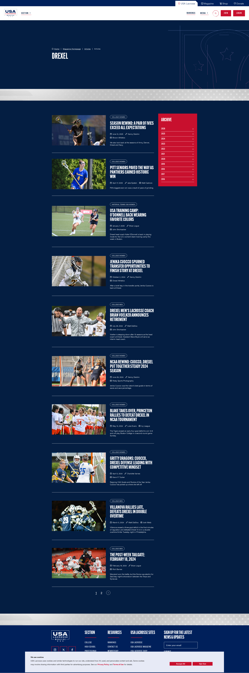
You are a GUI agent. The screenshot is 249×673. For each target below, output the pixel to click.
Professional (91, 651)
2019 (163, 164)
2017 (163, 174)
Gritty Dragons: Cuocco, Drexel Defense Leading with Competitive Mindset (131, 463)
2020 (163, 159)
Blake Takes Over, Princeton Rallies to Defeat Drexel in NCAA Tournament (131, 415)
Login (239, 13)
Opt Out (202, 664)
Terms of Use (118, 664)
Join (226, 13)
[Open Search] (216, 13)
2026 (163, 129)
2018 (163, 169)
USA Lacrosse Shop (139, 651)
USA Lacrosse (188, 3)
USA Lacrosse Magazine (141, 647)
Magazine (209, 3)
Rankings (191, 13)
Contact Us (113, 647)
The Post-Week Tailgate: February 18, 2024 (127, 557)
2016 (163, 179)
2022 (163, 149)
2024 (163, 139)
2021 (163, 154)
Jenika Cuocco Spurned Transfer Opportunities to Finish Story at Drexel (130, 266)
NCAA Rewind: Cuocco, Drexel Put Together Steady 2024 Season (131, 366)
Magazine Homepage (72, 49)
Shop (225, 3)
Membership (113, 651)
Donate (240, 3)
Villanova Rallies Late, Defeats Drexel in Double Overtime (128, 512)
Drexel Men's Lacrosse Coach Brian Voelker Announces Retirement (132, 315)
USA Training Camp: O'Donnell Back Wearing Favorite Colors (128, 215)
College (88, 642)
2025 (163, 134)
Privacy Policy (103, 664)
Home (56, 49)
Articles (87, 49)
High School (90, 647)
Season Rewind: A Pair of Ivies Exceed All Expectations (132, 125)
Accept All (180, 664)
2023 (163, 144)
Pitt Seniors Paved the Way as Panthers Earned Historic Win (132, 172)
